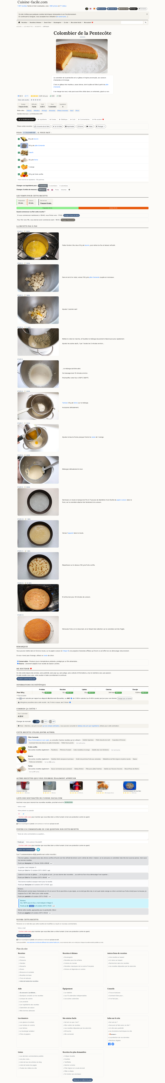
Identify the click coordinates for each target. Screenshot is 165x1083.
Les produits (24, 1001)
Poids (57, 190)
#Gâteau (29, 110)
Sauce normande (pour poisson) (61, 769)
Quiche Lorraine (69, 1065)
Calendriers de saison (27, 1007)
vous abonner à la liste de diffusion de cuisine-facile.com (43, 942)
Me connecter (69, 1034)
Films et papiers (25, 1034)
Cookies (67, 1059)
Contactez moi (113, 8)
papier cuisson (121, 500)
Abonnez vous (124, 8)
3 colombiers (63, 186)
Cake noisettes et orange (81, 750)
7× (27, 96)
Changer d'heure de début (71, 215)
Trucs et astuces (25, 978)
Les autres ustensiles (71, 998)
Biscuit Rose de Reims (132, 769)
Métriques (42, 190)
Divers (22, 969)
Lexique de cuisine (26, 998)
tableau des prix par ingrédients (88, 726)
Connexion (143, 8)
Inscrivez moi (22, 820)
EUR (37, 721)
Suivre (81, 126)
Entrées (22, 957)
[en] (52, 189)
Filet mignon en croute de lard (74, 1068)
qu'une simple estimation (51, 726)
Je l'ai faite (58, 126)
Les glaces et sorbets (27, 1022)
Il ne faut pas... (114, 998)
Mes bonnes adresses (27, 1011)
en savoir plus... (62, 16)
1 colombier (43, 186)
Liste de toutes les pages (28, 1065)
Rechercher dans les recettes (119, 963)
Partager (133, 8)
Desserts (38, 26)
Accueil (19, 26)
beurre (36, 139)
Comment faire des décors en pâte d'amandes (44, 743)
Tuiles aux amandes (35, 762)
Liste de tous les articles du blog (31, 1062)
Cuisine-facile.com (33, 2)
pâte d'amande (40, 145)
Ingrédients (43, 119)
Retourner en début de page (82, 1080)
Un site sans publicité (116, 1028)
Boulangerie (68, 957)
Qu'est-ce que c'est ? (71, 1022)
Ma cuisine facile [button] (76, 22)
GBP (53, 721)
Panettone (54, 750)
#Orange (44, 110)
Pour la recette (22, 695)
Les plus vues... (25, 1059)
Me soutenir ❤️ (88, 22)
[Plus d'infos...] (69, 189)
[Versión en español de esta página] (94, 8)
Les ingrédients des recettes (29, 1004)
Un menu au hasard (115, 960)
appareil (70, 533)
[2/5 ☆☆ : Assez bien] (33, 99)
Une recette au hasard (116, 957)
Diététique (64, 119)
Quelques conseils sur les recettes (31, 995)
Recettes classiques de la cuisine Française (79, 966)
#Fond (77, 110)
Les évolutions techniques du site (120, 1031)
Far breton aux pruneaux (72, 1074)
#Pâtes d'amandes (62, 110)
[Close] (147, 14)
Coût (73, 119)
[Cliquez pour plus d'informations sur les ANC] (71, 698)
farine (36, 160)
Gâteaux (46, 26)
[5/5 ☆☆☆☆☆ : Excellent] (40, 99)
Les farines (23, 1028)
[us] (48, 189)
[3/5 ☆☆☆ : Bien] (35, 99)
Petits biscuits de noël (103, 740)
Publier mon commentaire (26, 849)
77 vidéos (63, 6)
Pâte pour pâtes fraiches (94, 769)
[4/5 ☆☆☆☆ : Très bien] (37, 99)
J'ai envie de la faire (43, 126)
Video (91, 126)
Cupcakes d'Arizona (118, 740)
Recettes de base (26, 975)
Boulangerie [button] (57, 22)
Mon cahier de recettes (72, 1025)
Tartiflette (67, 1062)
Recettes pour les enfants (73, 960)
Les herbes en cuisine (27, 1025)
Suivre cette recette (24, 935)
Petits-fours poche (67, 743)
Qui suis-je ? (102, 8)
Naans (135, 759)
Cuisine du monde (70, 963)
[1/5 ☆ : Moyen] (31, 99)
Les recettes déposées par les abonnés (122, 966)
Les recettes (28, 26)
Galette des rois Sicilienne (100, 750)
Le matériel (68, 992)
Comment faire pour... (116, 995)
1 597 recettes (22, 6)
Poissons (23, 960)
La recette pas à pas (27, 119)
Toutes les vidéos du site (28, 1068)
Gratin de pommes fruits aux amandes (88, 759)
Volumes (63, 190)
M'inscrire (67, 1031)
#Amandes (52, 110)
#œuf (71, 110)
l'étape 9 (65, 651)
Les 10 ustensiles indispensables (75, 995)
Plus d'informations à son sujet (38, 740)
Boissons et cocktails (27, 972)
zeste (93, 437)
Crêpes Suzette (69, 1056)
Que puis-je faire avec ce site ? (119, 1025)
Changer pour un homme (125, 698)
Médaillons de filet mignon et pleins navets (117, 759)
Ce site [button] (66, 22)
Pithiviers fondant (65, 750)
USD (45, 721)
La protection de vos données (119, 1037)
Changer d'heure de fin (67, 220)
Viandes (22, 963)
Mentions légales (115, 1040)
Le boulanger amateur (27, 1031)
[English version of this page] (90, 8)
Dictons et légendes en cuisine (74, 969)
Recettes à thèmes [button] (36, 22)
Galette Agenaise (88, 740)
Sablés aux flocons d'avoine (113, 769)
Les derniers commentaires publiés (31, 1056)
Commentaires (84, 119)
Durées (53, 119)
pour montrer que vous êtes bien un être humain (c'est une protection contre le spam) (54, 817)
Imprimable (70, 126)
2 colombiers (53, 186)
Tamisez (65, 403)
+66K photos (53, 6)
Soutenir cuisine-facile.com (26, 679)
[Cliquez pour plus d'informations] (70, 702)
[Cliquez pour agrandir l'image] (82, 56)
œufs (31, 152)
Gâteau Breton (79, 769)
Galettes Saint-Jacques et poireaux (62, 759)
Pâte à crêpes (69, 1071)
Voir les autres (80, 743)
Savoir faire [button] (47, 22)
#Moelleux (37, 110)
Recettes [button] (24, 22)
